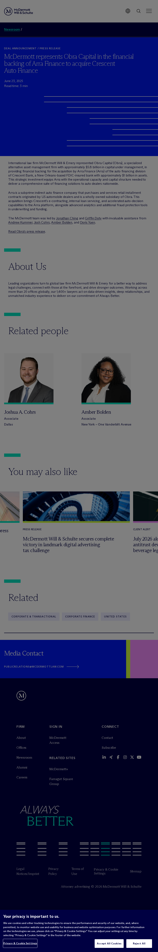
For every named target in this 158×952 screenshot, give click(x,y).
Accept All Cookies (109, 943)
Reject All (139, 943)
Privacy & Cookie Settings (20, 943)
